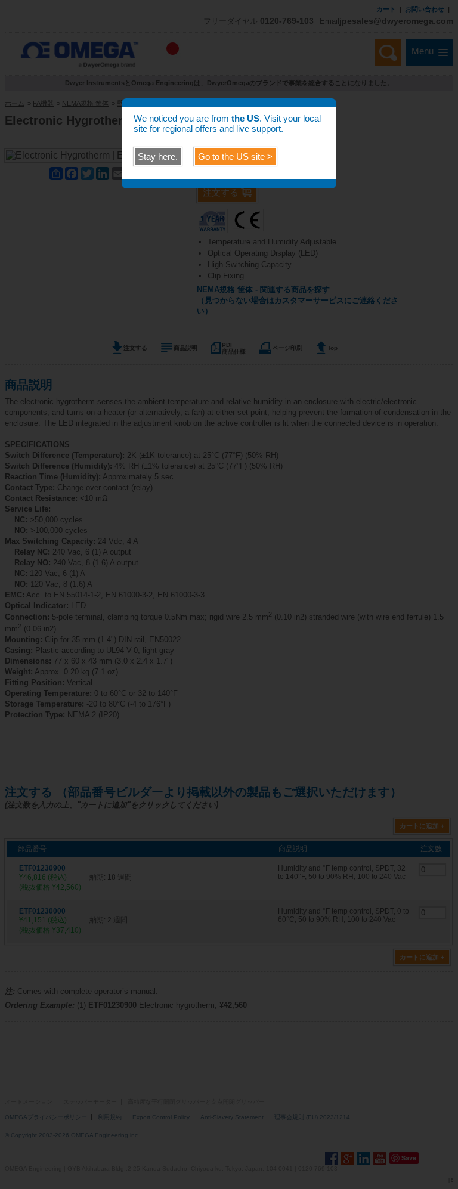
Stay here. (158, 156)
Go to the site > (235, 156)
